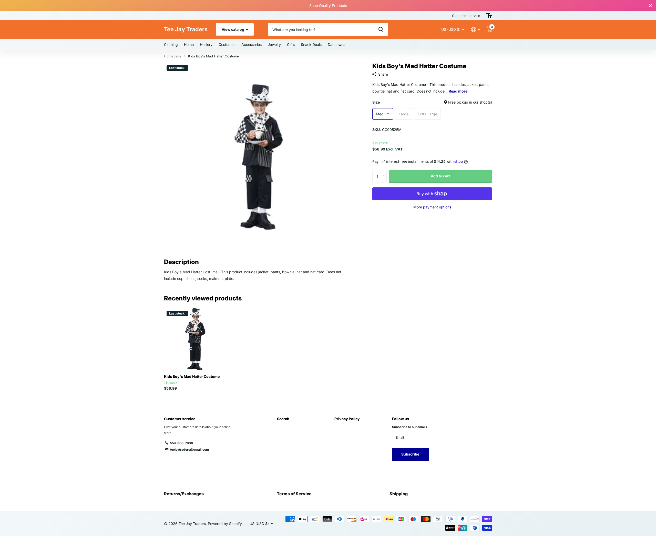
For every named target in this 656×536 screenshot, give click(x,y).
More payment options (432, 207)
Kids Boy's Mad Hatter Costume (192, 376)
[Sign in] (475, 29)
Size (432, 102)
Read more (458, 91)
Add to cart (440, 176)
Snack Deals (311, 44)
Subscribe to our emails (409, 427)
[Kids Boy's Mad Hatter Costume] (195, 339)
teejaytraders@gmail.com (189, 449)
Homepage (172, 56)
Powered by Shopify (225, 523)
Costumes (227, 44)
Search (283, 419)
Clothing (171, 44)
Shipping (398, 493)
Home (189, 44)
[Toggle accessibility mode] (489, 15)
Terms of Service (294, 493)
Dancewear (337, 44)
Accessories (251, 44)
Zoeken (381, 29)
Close (650, 5)
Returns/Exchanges (184, 493)
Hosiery (206, 44)
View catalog (233, 29)
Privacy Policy (347, 419)
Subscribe (410, 454)
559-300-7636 (181, 443)
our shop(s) (482, 102)
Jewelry (274, 44)
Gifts (291, 44)
